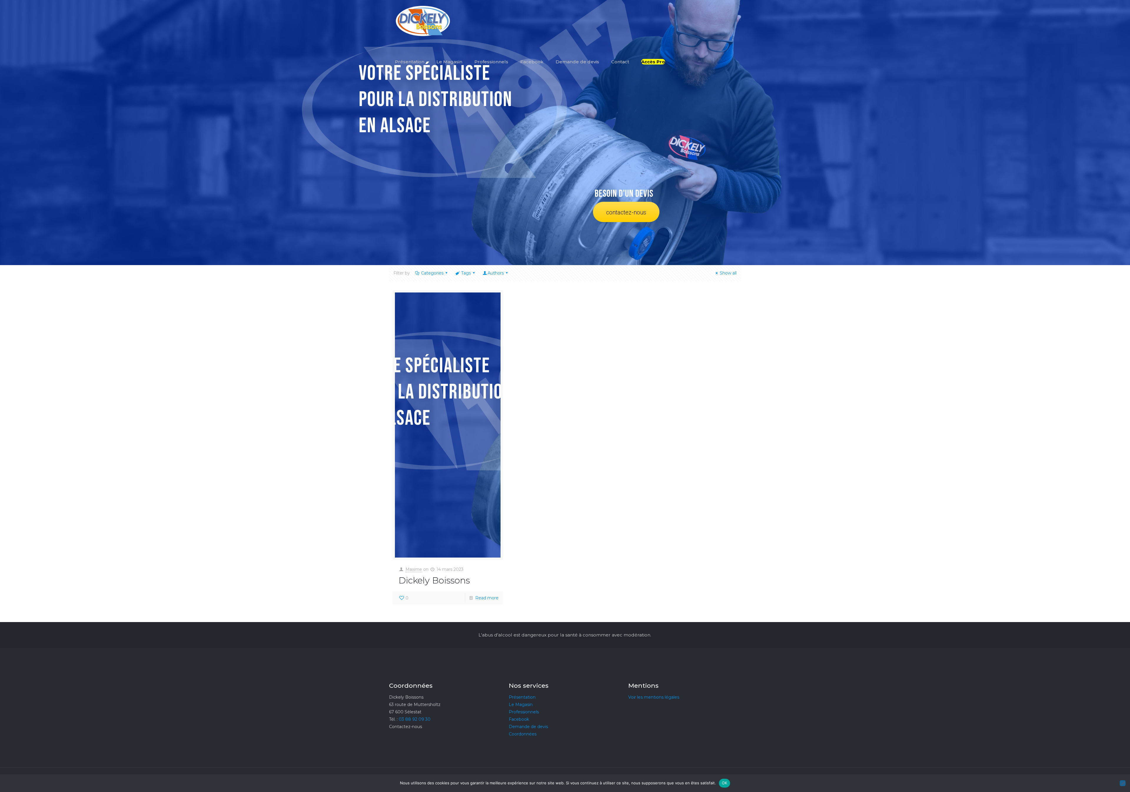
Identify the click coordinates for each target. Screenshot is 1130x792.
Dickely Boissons (434, 580)
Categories (432, 273)
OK (724, 783)
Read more (486, 598)
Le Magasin (521, 704)
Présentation (522, 697)
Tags (466, 273)
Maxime (414, 569)
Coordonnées (522, 734)
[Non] (1123, 783)
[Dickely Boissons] (423, 20)
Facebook (519, 719)
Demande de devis (528, 726)
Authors (496, 273)
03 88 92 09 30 (415, 719)
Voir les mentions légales (653, 697)
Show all (728, 273)
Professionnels (524, 712)
